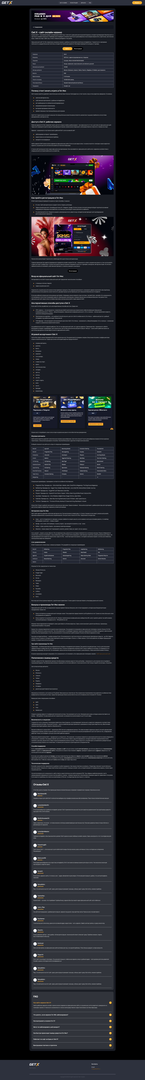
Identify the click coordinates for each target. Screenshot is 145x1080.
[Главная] (7, 2)
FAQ (90, 2)
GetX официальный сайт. (104, 654)
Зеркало (83, 2)
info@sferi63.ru (96, 1069)
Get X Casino (63, 2)
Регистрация (74, 2)
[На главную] (42, 1064)
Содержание (38, 27)
